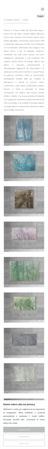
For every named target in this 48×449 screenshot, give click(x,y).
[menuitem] (40, 16)
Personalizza (24, 437)
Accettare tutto (24, 430)
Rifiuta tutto (24, 443)
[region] (24, 424)
